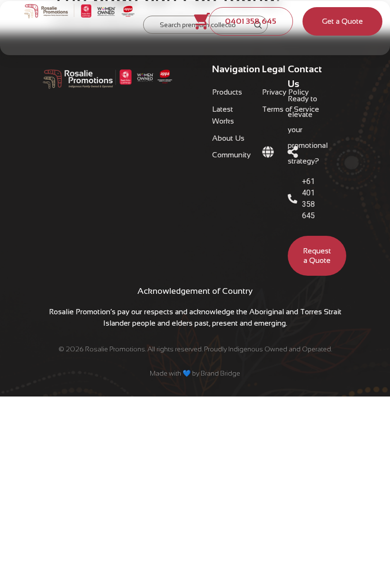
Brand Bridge (220, 373)
